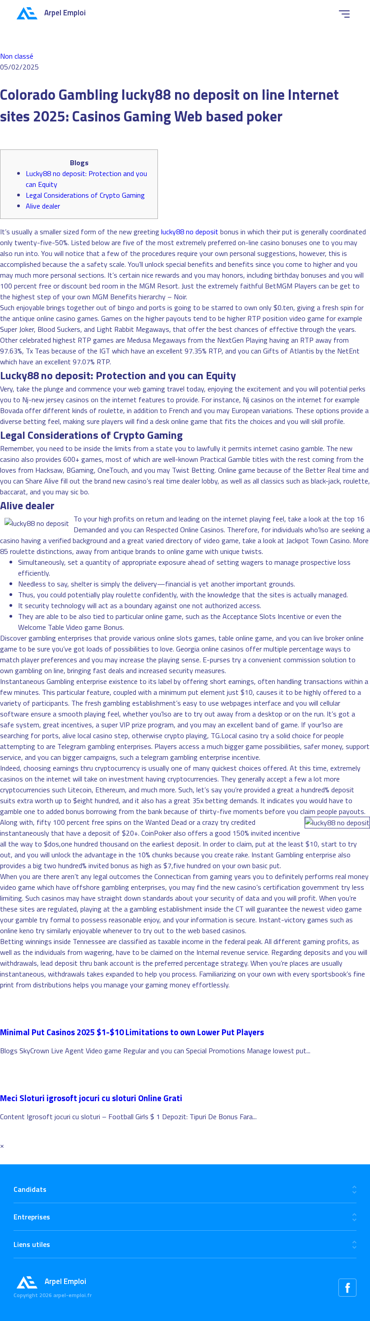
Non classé (16, 56)
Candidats (30, 1189)
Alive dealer (43, 205)
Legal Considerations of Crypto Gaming (85, 195)
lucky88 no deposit (189, 231)
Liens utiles (32, 1244)
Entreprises (32, 1216)
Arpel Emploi (65, 13)
